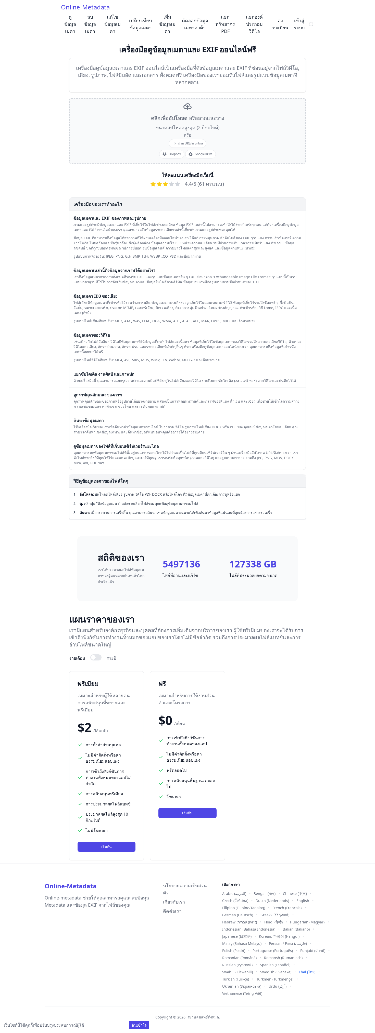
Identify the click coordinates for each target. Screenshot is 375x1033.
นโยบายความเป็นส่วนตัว (185, 889)
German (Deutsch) (237, 914)
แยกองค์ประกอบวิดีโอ (254, 24)
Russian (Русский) (237, 964)
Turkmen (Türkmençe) (274, 979)
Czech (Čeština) (235, 900)
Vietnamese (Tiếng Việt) (242, 993)
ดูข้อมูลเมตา (70, 24)
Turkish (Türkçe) (235, 979)
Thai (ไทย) (307, 972)
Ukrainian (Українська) (241, 986)
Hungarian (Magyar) (307, 922)
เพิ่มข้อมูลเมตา (167, 24)
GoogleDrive (203, 154)
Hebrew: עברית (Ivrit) (239, 922)
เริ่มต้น (106, 846)
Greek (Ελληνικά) (274, 914)
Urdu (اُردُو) (277, 986)
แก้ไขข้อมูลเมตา (112, 24)
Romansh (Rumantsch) (283, 957)
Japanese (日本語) (237, 936)
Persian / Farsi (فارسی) (288, 943)
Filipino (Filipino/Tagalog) (243, 907)
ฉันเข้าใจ (139, 1025)
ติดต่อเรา (172, 911)
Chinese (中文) (295, 893)
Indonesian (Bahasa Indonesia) (248, 929)
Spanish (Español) (275, 964)
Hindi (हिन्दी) (273, 922)
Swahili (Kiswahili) (237, 972)
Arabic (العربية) (234, 893)
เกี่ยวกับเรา (174, 902)
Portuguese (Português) (273, 950)
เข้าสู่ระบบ (299, 24)
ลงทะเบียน (280, 24)
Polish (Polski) (233, 950)
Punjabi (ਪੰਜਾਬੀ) (312, 950)
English (302, 900)
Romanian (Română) (239, 957)
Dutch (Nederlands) (272, 900)
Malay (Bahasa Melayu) (241, 943)
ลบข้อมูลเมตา (90, 24)
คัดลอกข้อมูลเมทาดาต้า (195, 24)
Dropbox (175, 154)
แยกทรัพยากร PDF (225, 24)
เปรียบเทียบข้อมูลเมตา (140, 24)
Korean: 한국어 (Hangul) (279, 936)
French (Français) (287, 907)
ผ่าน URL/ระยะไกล (190, 143)
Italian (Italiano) (296, 929)
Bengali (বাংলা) (265, 893)
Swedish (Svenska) (275, 972)
